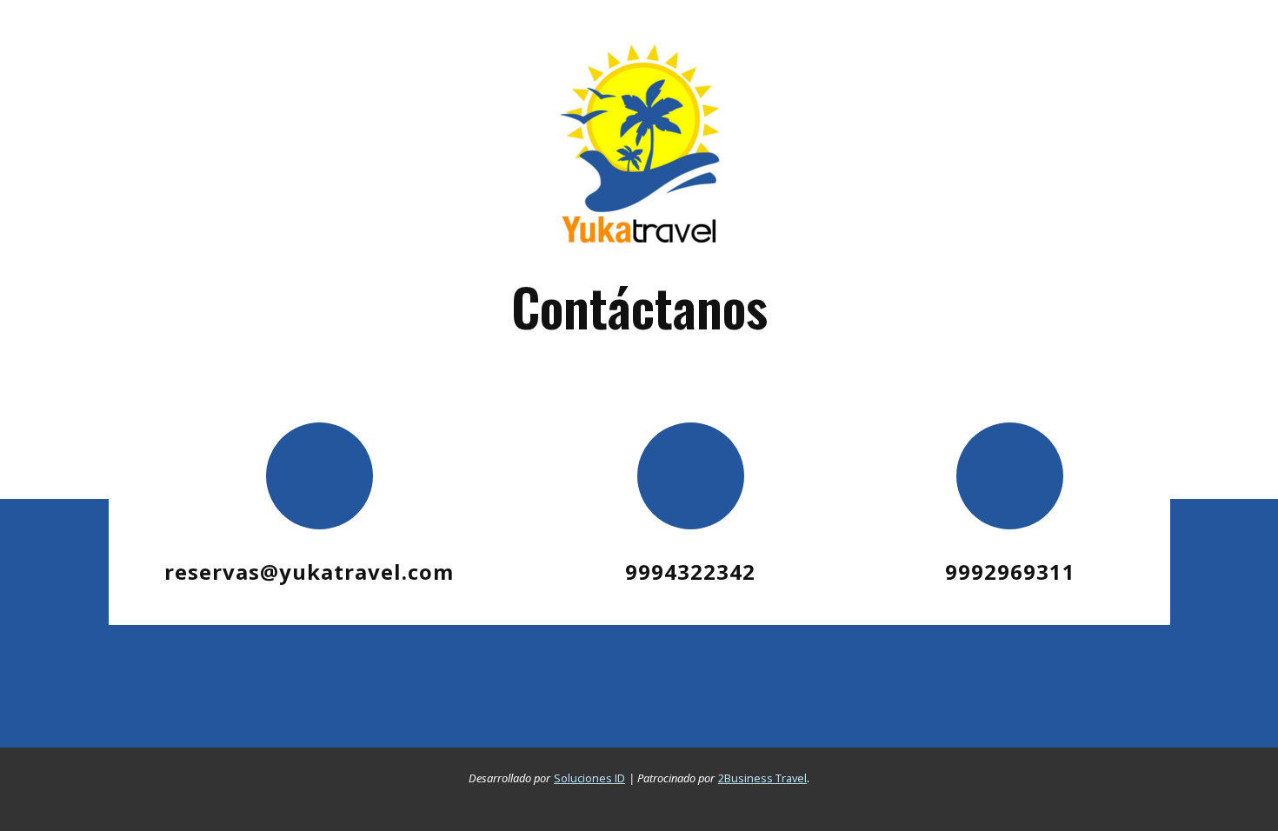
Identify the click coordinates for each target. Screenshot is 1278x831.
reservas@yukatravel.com (309, 571)
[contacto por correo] (320, 475)
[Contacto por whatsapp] (1010, 475)
